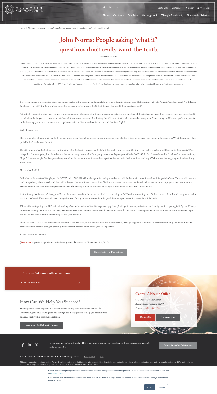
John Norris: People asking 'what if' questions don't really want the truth (78, 28)
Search (191, 8)
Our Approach (150, 16)
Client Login (205, 8)
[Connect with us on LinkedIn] (110, 8)
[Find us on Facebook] (104, 8)
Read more (26, 243)
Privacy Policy (56, 373)
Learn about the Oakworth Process (41, 325)
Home (106, 16)
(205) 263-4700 (152, 308)
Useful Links (163, 8)
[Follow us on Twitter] (117, 8)
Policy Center (89, 356)
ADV (101, 356)
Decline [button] (162, 387)
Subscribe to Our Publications (108, 252)
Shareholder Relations (199, 16)
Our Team (133, 16)
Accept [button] (149, 387)
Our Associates (168, 317)
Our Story (118, 16)
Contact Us (176, 8)
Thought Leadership (172, 16)
